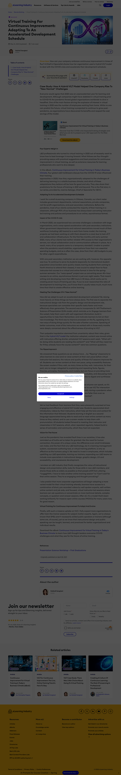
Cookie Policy (78, 376)
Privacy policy (69, 376)
